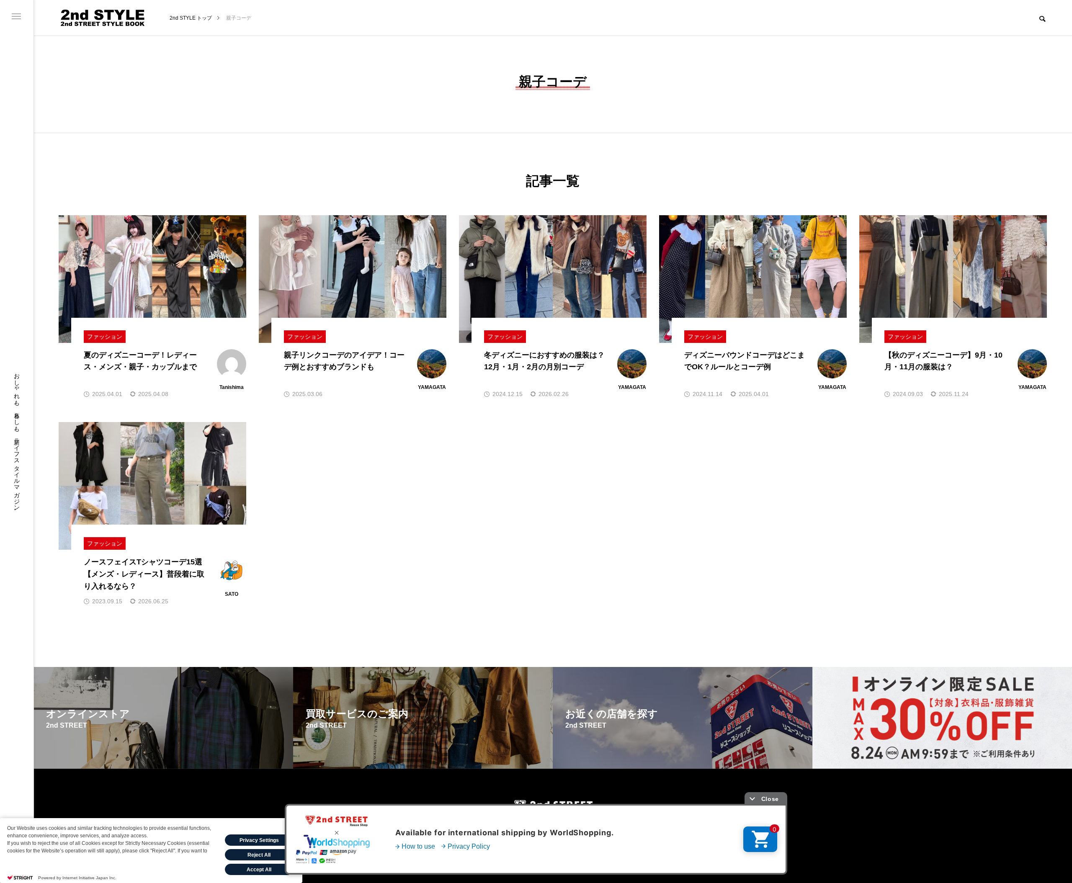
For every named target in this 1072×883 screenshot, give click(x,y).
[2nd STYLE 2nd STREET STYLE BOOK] (102, 18)
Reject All (259, 855)
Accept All (259, 870)
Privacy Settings (259, 840)
